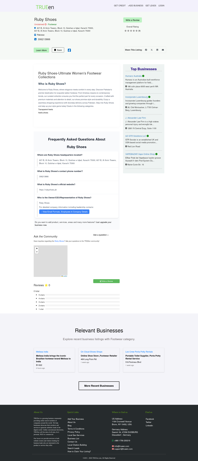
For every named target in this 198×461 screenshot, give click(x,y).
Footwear (52, 24)
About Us (72, 422)
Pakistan (40, 34)
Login (161, 5)
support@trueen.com (123, 448)
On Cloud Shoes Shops (91, 351)
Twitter (148, 422)
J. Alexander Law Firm (135, 117)
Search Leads (73, 448)
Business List (73, 438)
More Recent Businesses (99, 385)
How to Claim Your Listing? (79, 451)
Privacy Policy (74, 431)
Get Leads (151, 5)
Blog (69, 425)
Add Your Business (76, 418)
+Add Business (135, 5)
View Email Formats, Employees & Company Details (64, 211)
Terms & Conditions (76, 428)
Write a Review (132, 19)
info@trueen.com (121, 446)
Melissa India (42, 351)
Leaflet (65, 276)
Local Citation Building (77, 444)
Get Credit (120, 5)
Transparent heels (45, 109)
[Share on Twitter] (152, 50)
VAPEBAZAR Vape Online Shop (140, 153)
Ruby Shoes (59, 241)
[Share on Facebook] (146, 50)
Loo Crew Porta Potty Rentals (139, 351)
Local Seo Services (76, 435)
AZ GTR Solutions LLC (136, 135)
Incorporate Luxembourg (136, 96)
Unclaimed (40, 24)
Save (59, 49)
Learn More (41, 50)
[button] (36, 248)
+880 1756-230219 (122, 440)
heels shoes (43, 112)
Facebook (150, 418)
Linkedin (149, 425)
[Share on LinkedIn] (157, 50)
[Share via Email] (163, 50)
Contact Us (72, 441)
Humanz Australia (133, 75)
